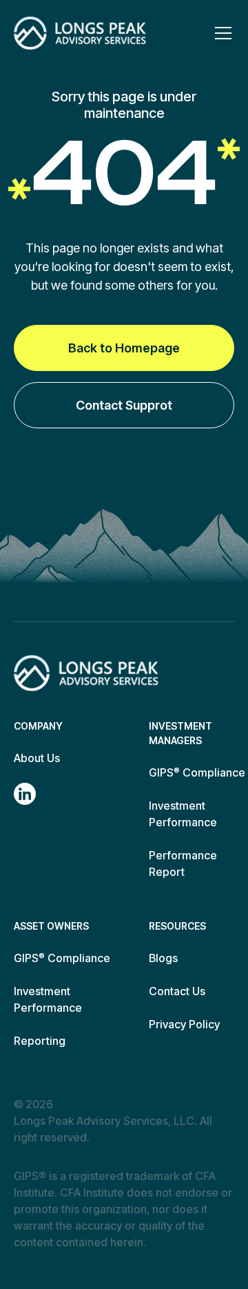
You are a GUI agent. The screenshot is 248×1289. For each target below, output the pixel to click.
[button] (220, 33)
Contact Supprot (124, 405)
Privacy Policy (184, 1024)
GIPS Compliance (197, 772)
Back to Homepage (124, 348)
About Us (37, 758)
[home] (80, 33)
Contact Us (177, 991)
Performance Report (183, 863)
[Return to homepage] (86, 673)
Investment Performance (183, 814)
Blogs (163, 958)
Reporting (39, 1041)
